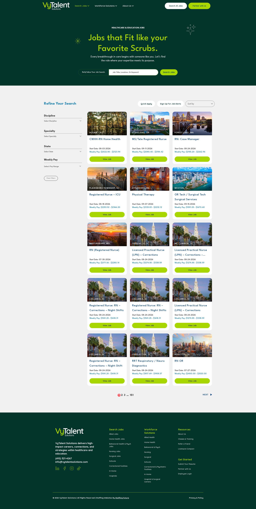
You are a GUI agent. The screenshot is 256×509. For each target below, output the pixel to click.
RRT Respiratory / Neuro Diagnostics (148, 363)
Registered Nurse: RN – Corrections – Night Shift (105, 363)
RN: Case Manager (187, 139)
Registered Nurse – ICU (104, 194)
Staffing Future (122, 498)
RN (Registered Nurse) (104, 250)
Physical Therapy (143, 194)
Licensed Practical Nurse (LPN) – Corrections (148, 252)
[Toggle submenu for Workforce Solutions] (116, 6)
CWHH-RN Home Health (104, 139)
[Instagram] (72, 468)
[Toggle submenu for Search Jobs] (88, 6)
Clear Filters (51, 178)
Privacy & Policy (196, 498)
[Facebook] (65, 468)
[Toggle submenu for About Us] (132, 6)
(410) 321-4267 (63, 458)
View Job (107, 159)
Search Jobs (169, 72)
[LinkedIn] (57, 468)
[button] (63, 166)
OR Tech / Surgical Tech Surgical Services (190, 197)
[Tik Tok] (79, 468)
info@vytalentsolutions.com (71, 461)
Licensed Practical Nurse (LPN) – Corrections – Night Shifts (191, 252)
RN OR (179, 361)
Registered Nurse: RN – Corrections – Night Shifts (106, 308)
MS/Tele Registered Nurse (149, 139)
